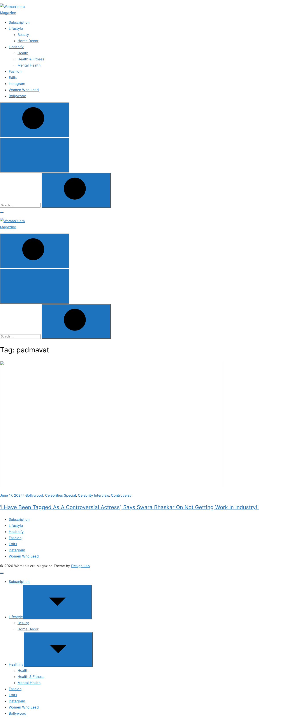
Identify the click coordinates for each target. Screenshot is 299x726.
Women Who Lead (24, 90)
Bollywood (17, 96)
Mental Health (29, 65)
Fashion (15, 71)
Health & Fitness (31, 59)
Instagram (17, 83)
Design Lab (80, 566)
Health (23, 53)
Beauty (23, 34)
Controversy (121, 495)
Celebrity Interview (93, 495)
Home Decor (28, 41)
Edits (13, 77)
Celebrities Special (60, 495)
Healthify (16, 47)
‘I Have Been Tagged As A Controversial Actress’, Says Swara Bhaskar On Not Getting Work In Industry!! (129, 507)
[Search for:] (21, 205)
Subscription (19, 22)
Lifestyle (16, 28)
